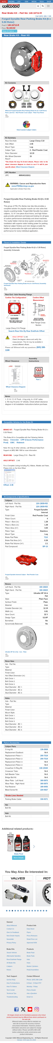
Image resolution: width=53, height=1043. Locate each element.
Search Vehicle (12, 953)
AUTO (4, 1)
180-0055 (44, 787)
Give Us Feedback (13, 932)
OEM (26, 1)
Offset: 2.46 (8, 485)
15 (46, 910)
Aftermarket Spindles (14, 956)
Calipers (9, 966)
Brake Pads (31, 956)
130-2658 (44, 749)
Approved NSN (32, 943)
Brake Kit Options (8, 31)
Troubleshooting (12, 997)
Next (46, 890)
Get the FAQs (11, 980)
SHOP (49, 1)
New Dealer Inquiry (13, 936)
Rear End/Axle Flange (14, 959)
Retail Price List (32, 939)
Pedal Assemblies (33, 970)
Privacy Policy (11, 943)
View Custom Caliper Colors (26, 130)
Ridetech (20, 443)
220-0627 (44, 790)
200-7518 (44, 756)
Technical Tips (11, 993)
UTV (19, 1)
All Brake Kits (11, 963)
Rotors (9, 970)
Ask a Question (32, 993)
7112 (46, 537)
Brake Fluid (18, 854)
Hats (28, 959)
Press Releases (32, 936)
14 (43, 910)
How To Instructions (13, 983)
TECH (42, 1)
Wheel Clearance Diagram (25, 167)
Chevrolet (14, 440)
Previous (6, 890)
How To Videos (12, 986)
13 (40, 910)
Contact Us (10, 929)
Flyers (29, 932)
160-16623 (43, 587)
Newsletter (10, 939)
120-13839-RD (42, 503)
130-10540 (43, 768)
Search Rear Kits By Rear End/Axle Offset (26, 331)
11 (35, 910)
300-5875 (44, 781)
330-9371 (44, 799)
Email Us (30, 997)
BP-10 (45, 546)
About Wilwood (12, 925)
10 (32, 910)
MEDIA (34, 1)
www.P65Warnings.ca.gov (23, 186)
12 (38, 910)
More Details (19, 858)
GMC (12, 443)
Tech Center (11, 990)
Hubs (28, 963)
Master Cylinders (32, 966)
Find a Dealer (31, 990)
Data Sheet (30, 929)
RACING (11, 1)
